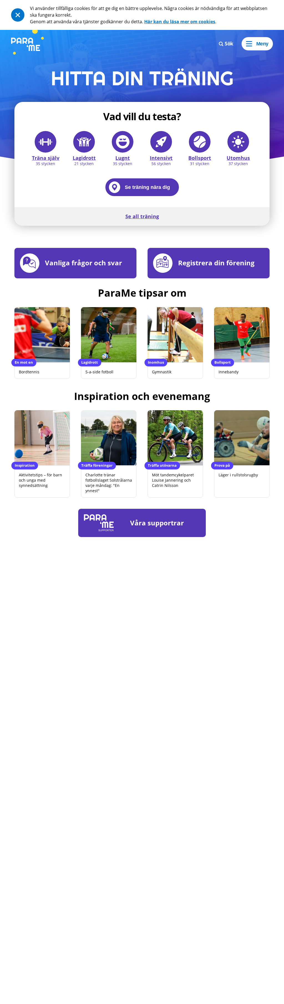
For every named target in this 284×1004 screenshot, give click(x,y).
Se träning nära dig (147, 187)
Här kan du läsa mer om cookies (179, 22)
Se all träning (142, 216)
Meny (262, 44)
